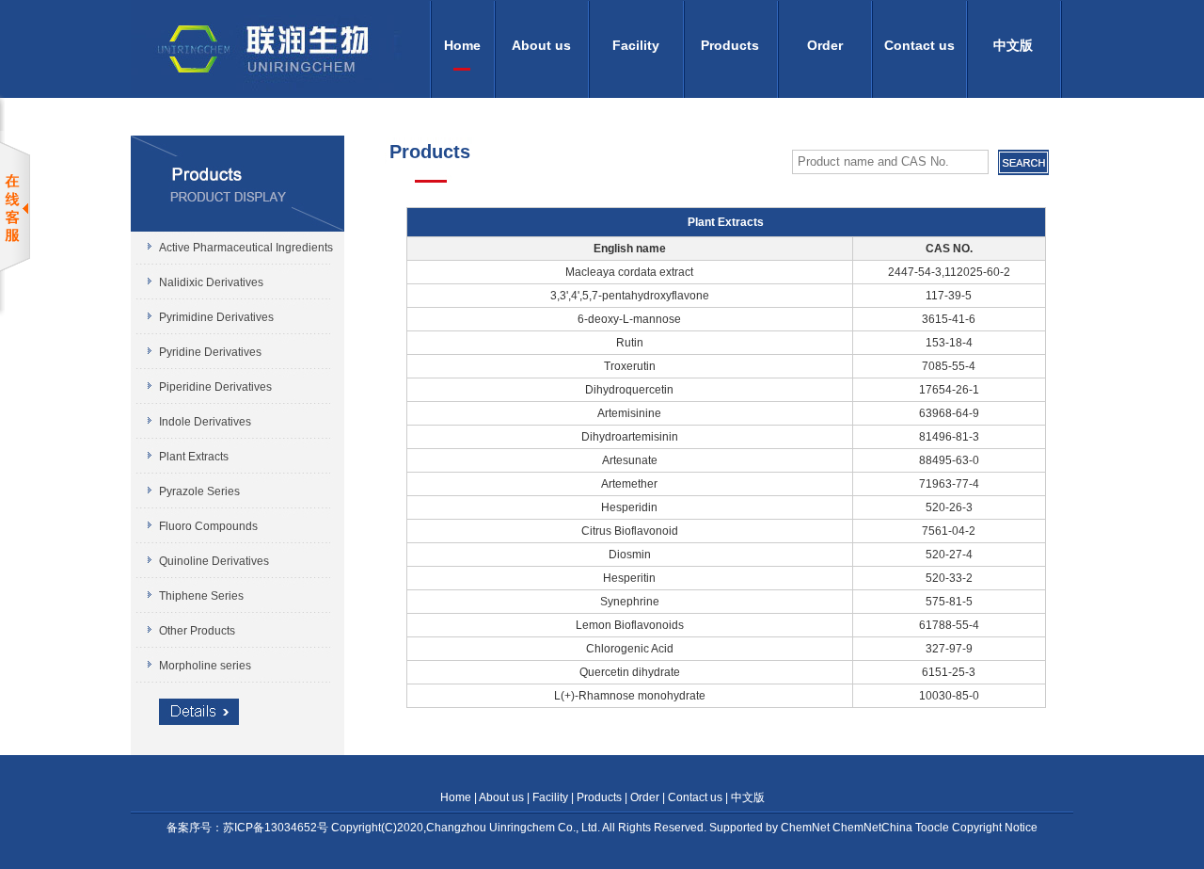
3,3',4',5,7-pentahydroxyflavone (629, 295)
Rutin (629, 342)
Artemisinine (629, 413)
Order (825, 45)
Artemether (629, 484)
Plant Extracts (194, 456)
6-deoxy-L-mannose (629, 319)
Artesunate (629, 460)
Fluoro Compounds (208, 526)
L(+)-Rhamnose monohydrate (629, 695)
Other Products (197, 630)
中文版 (1013, 45)
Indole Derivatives (205, 421)
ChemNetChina (873, 827)
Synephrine (629, 601)
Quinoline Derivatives (214, 561)
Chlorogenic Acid (629, 648)
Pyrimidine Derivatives (216, 317)
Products (730, 45)
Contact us (919, 45)
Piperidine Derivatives (215, 387)
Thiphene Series (201, 596)
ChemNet (806, 827)
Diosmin (630, 554)
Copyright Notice (995, 827)
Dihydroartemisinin (629, 436)
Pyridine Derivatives (210, 352)
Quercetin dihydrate (629, 672)
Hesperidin (629, 507)
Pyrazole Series (199, 491)
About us (541, 45)
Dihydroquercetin (629, 389)
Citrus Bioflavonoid (629, 531)
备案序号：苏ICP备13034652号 (248, 827)
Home (462, 45)
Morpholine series (205, 665)
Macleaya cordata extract (629, 272)
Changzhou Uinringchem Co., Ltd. (513, 827)
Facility (635, 45)
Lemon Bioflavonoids (630, 625)
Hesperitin (629, 578)
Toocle (933, 827)
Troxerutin (630, 366)
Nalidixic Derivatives (211, 282)
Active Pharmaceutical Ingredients (246, 247)
